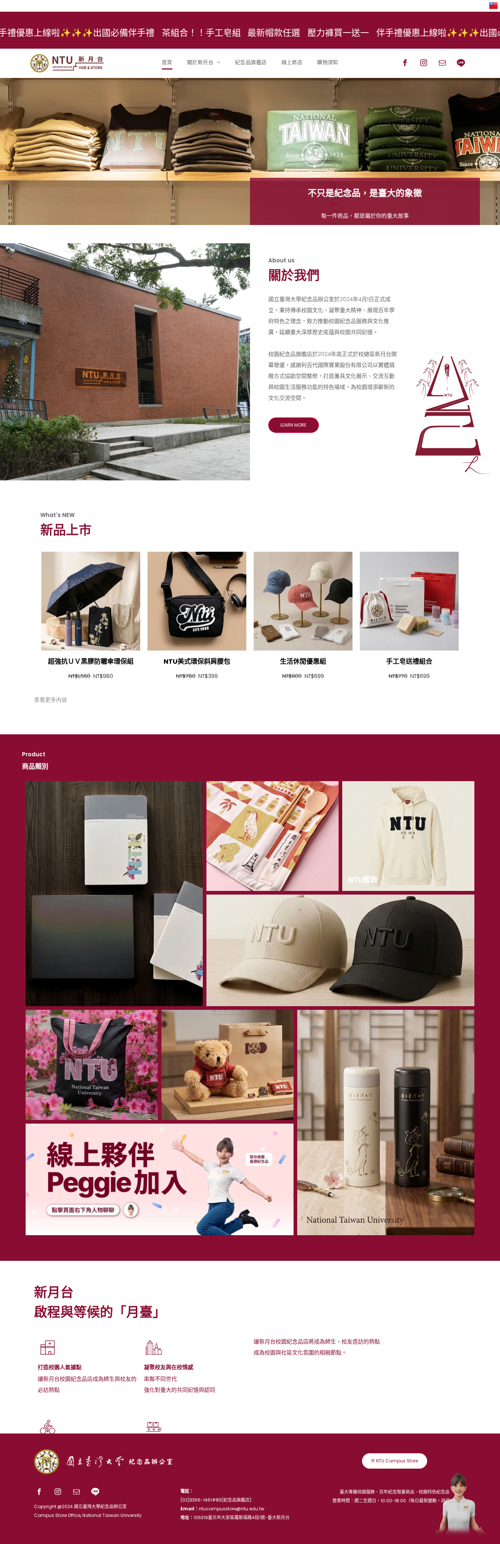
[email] (442, 64)
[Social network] (461, 64)
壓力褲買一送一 (239, 33)
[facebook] (405, 64)
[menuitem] (167, 62)
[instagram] (424, 64)
